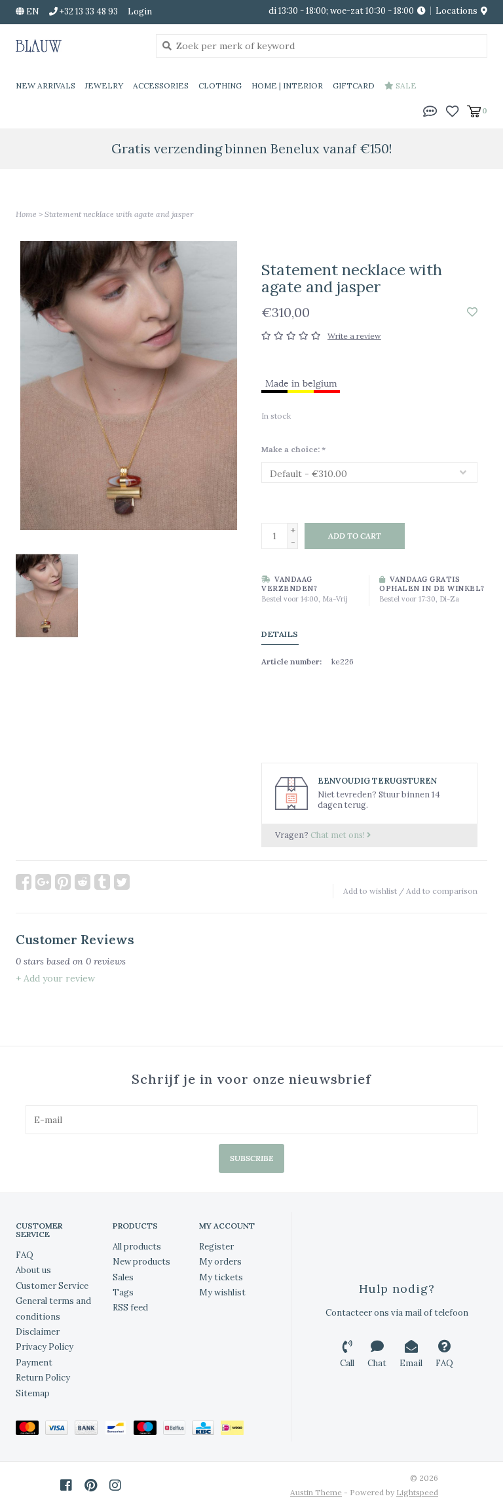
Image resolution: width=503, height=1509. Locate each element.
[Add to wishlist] (472, 312)
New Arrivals (45, 85)
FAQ (24, 1255)
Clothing (220, 85)
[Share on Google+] (43, 882)
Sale (405, 85)
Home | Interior (287, 85)
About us (33, 1270)
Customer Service (52, 1285)
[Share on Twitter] (122, 882)
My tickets (221, 1277)
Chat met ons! (338, 835)
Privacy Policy (44, 1346)
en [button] (31, 11)
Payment (34, 1362)
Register (216, 1246)
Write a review (354, 336)
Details (280, 634)
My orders (220, 1261)
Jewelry (104, 85)
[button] (430, 110)
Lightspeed (417, 1492)
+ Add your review (55, 978)
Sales (123, 1277)
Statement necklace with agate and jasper (119, 214)
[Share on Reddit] (82, 882)
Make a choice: (293, 449)
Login (140, 11)
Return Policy (43, 1377)
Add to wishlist (370, 891)
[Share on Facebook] (23, 882)
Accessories (161, 85)
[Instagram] (115, 1485)
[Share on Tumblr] (102, 882)
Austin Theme (316, 1492)
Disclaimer (38, 1331)
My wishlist (222, 1292)
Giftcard (354, 85)
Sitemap (33, 1393)
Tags (123, 1292)
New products (141, 1261)
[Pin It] (63, 882)
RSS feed (130, 1307)
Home (26, 214)
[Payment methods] (30, 1430)
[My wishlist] (452, 110)
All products (137, 1246)
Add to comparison (441, 891)
